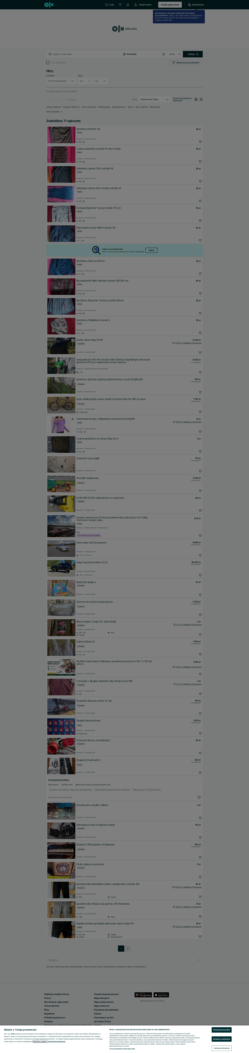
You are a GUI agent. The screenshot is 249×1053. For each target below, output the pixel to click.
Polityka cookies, (40, 1041)
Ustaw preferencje (222, 1048)
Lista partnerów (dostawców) (122, 1049)
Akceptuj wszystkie (221, 1030)
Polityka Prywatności (56, 1041)
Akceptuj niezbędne (221, 1039)
